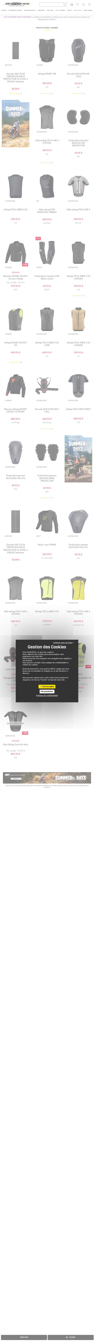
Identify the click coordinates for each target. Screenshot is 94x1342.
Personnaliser (47, 691)
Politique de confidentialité (47, 696)
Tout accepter (47, 686)
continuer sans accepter (62, 643)
